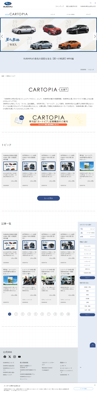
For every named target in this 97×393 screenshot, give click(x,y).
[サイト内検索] (91, 3)
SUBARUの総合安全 (8, 365)
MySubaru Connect (47, 367)
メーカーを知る (70, 14)
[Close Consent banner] (95, 385)
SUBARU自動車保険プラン (27, 374)
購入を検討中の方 (71, 6)
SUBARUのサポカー (25, 376)
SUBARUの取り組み (8, 372)
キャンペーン (23, 379)
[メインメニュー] (95, 3)
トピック (52, 14)
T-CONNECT (45, 370)
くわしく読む (14, 180)
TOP (3, 76)
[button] (2, 36)
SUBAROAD (63, 374)
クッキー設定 (83, 388)
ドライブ (88, 14)
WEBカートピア (7, 374)
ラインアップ (60, 6)
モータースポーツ (65, 368)
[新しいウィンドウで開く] (5, 357)
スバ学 (62, 365)
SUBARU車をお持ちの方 (88, 6)
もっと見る (48, 198)
